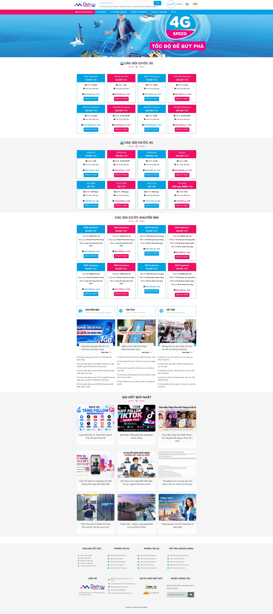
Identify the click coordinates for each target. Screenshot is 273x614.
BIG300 (182, 153)
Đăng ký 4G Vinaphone (125, 6)
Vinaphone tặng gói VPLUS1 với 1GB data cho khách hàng (94, 359)
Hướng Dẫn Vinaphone (119, 12)
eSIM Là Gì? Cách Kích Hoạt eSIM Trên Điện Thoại (137, 357)
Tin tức (173, 12)
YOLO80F (182, 183)
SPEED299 (151, 153)
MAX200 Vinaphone (121, 107)
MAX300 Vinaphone (182, 107)
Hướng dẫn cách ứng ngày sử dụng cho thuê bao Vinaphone (176, 385)
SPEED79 (91, 153)
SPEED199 (121, 153)
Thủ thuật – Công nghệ (159, 12)
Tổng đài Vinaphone (138, 6)
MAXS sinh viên (121, 77)
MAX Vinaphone (91, 77)
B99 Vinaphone (182, 228)
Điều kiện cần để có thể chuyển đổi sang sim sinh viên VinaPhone (176, 372)
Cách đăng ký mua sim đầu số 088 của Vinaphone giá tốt (136, 383)
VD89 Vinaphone (90, 228)
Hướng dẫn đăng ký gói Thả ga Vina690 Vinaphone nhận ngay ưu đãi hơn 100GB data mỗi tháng (96, 379)
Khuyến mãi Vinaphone (139, 12)
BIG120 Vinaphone (91, 107)
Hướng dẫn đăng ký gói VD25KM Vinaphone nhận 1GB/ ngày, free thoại (95, 372)
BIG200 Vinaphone (152, 107)
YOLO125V (152, 183)
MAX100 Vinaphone (182, 77)
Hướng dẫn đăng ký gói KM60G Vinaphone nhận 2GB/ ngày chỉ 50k (95, 385)
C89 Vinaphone (152, 228)
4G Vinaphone (101, 12)
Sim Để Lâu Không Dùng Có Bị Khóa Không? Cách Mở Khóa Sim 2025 (136, 376)
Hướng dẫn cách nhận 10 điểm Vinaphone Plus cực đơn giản (175, 365)
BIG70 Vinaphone (151, 77)
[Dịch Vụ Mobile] (84, 5)
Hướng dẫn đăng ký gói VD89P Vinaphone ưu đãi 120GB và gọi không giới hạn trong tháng (95, 365)
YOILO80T (90, 183)
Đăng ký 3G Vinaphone (112, 6)
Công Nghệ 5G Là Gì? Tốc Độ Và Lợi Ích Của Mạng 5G (136, 363)
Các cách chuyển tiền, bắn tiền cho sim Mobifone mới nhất (135, 369)
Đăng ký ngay (91, 99)
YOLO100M (121, 183)
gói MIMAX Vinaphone (151, 6)
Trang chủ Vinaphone (85, 12)
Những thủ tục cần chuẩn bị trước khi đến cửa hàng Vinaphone (175, 359)
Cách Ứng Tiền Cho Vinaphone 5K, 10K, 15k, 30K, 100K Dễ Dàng (176, 379)
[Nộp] (157, 3)
